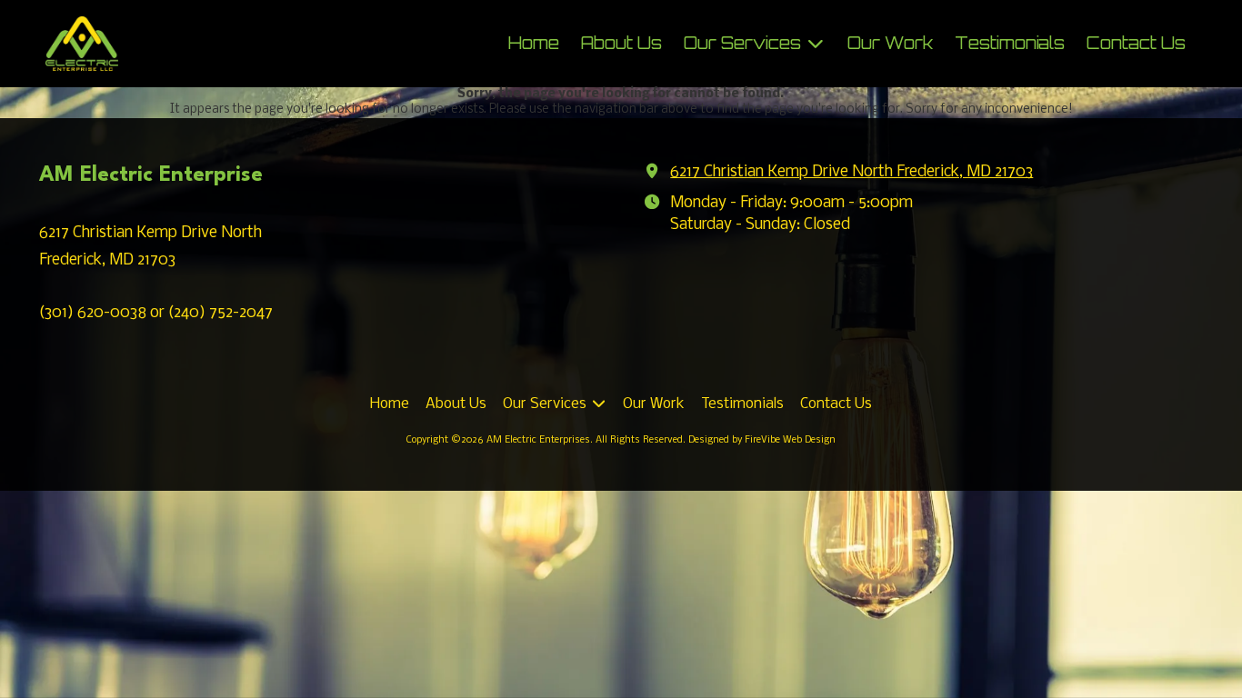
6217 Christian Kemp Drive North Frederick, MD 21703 (851, 172)
